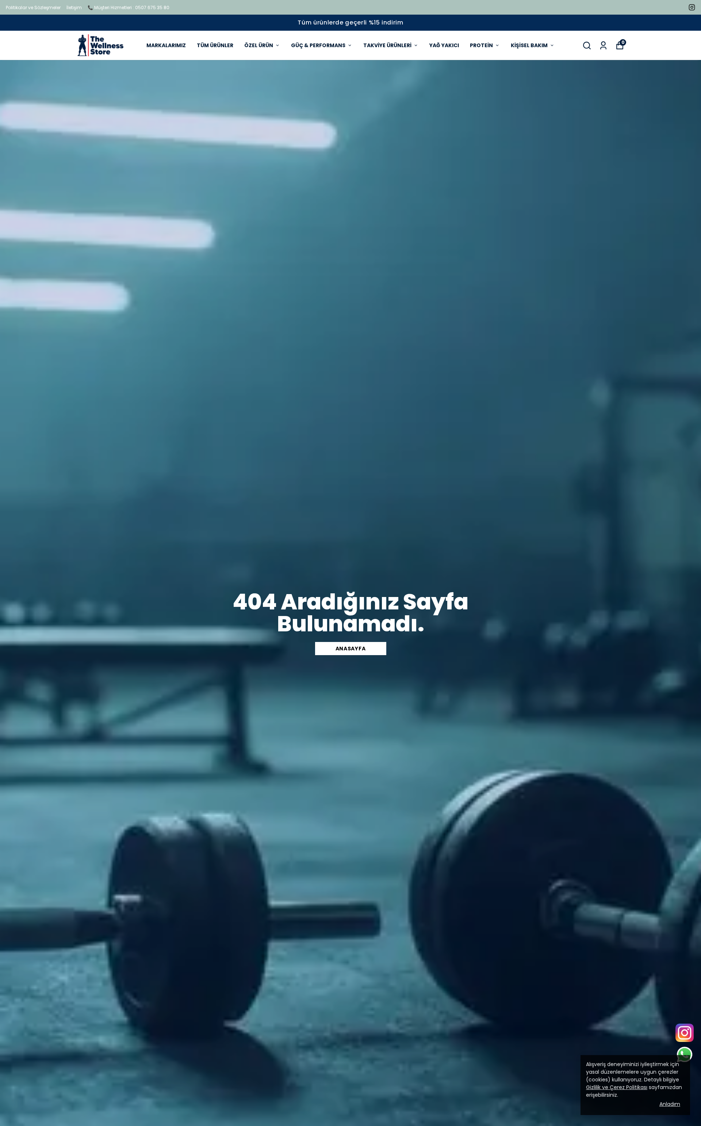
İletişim (74, 7)
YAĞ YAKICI (444, 45)
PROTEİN (481, 45)
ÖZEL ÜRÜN (258, 45)
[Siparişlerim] (603, 45)
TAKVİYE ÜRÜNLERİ (387, 45)
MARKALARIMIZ (166, 45)
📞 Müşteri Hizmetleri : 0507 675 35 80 (128, 7)
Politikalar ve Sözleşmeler (33, 7)
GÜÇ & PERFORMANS (318, 45)
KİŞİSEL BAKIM (529, 45)
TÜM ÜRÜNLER (215, 45)
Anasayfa (351, 648)
